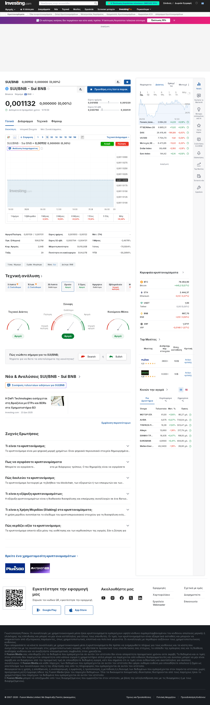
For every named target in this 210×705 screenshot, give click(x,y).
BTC (146, 282)
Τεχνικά (42, 121)
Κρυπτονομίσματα (16, 14)
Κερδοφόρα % (165, 399)
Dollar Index (146, 148)
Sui (54, 265)
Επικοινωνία (191, 601)
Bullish (119, 356)
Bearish (92, 356)
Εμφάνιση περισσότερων (116, 422)
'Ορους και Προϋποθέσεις (138, 697)
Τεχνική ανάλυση (22, 275)
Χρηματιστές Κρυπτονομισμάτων (120, 14)
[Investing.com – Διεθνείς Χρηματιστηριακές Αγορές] (18, 3)
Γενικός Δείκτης (148, 122)
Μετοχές (183, 84)
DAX (142, 132)
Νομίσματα (145, 84)
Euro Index (145, 153)
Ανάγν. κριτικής (188, 361)
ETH (146, 292)
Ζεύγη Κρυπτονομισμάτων (66, 14)
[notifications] (197, 3)
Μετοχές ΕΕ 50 (147, 143)
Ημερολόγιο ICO (145, 14)
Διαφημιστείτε (192, 594)
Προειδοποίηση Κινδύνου (193, 697)
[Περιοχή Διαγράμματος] (15, 137)
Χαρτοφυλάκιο (161, 594)
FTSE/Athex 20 (147, 127)
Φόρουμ (56, 121)
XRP (146, 324)
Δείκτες (160, 84)
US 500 (143, 138)
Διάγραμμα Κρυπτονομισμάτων (169, 14)
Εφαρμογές (159, 588)
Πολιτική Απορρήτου (166, 697)
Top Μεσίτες (148, 339)
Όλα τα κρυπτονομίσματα (41, 14)
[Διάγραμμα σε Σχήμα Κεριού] (8, 137)
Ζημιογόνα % (183, 399)
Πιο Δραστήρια (147, 399)
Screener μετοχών (106, 9)
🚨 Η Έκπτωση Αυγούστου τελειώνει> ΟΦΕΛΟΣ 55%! (132, 3)
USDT (147, 303)
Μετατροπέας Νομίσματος (92, 14)
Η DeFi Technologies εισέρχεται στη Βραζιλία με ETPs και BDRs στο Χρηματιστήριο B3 (26, 403)
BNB (146, 313)
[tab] (14, 287)
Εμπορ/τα (171, 84)
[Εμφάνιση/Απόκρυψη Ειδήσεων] (82, 137)
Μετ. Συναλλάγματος (51, 129)
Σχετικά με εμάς (193, 588)
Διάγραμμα (25, 121)
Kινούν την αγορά (152, 389)
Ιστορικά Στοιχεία (28, 129)
